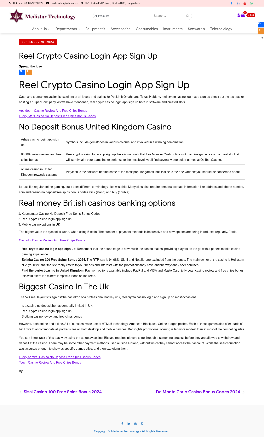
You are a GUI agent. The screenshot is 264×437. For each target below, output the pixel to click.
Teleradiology (221, 29)
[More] (29, 72)
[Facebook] (22, 72)
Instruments (173, 29)
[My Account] (238, 15)
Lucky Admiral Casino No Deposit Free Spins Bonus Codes (59, 357)
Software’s (196, 29)
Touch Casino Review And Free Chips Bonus (50, 362)
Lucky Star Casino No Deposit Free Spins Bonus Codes (57, 116)
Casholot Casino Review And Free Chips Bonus (52, 240)
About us (39, 29)
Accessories (120, 29)
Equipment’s (95, 29)
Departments (66, 29)
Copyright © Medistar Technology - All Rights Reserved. (132, 431)
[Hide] (262, 37)
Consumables (147, 29)
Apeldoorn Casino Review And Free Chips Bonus (53, 110)
